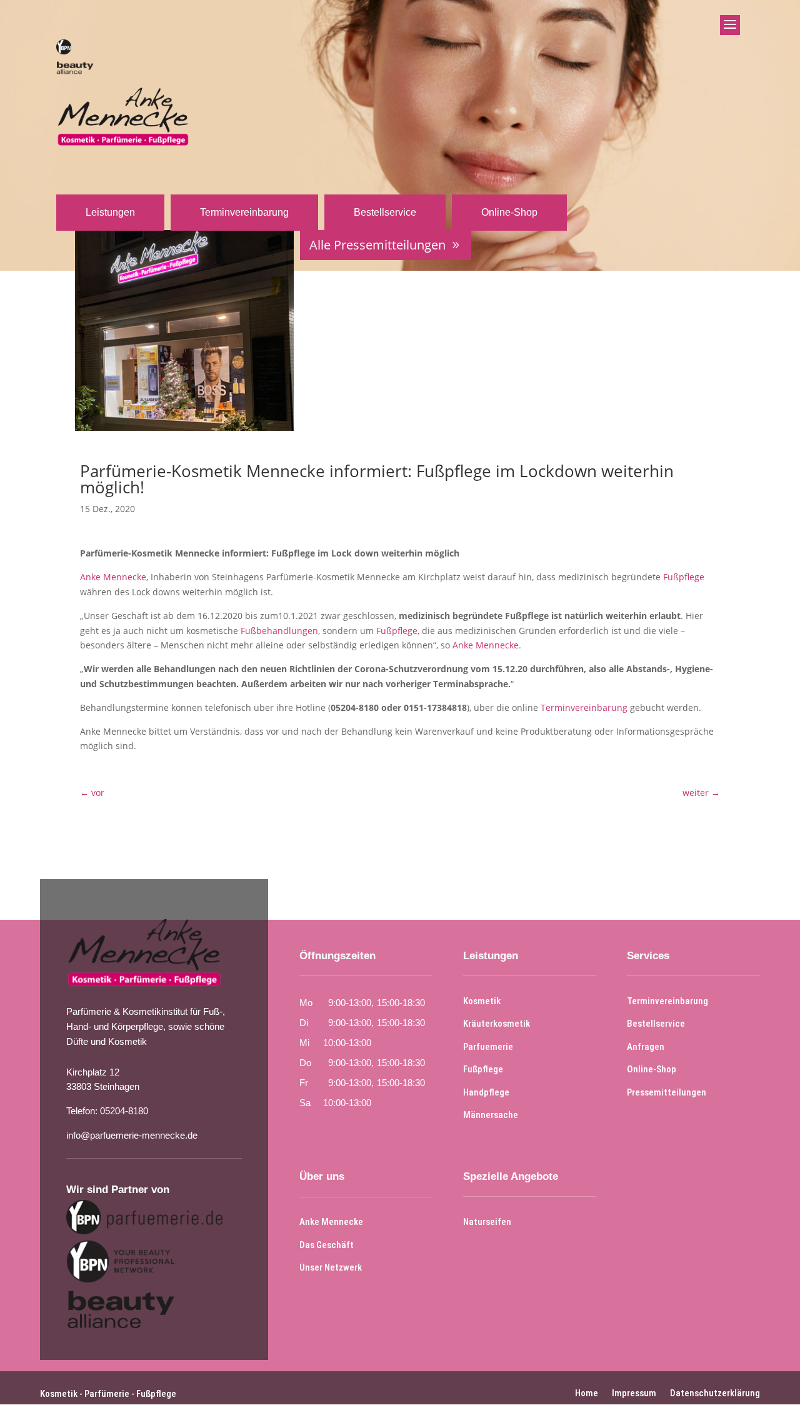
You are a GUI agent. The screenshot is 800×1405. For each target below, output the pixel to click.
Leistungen (110, 212)
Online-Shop (509, 212)
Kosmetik (482, 1001)
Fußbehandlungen (279, 631)
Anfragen (645, 1046)
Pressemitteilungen (666, 1092)
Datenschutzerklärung (715, 1392)
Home (586, 1392)
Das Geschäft (326, 1245)
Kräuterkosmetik (496, 1023)
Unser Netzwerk (330, 1267)
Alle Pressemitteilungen (377, 244)
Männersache (490, 1114)
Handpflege (486, 1092)
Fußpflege (683, 577)
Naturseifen (487, 1221)
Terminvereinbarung (244, 212)
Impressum (634, 1392)
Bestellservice (385, 212)
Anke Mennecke (113, 577)
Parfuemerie (488, 1046)
